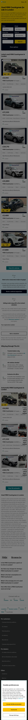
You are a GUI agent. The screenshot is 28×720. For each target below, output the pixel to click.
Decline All (14, 709)
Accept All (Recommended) (13, 704)
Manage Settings (14, 715)
